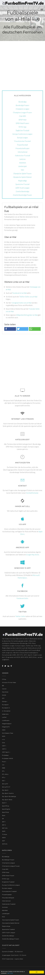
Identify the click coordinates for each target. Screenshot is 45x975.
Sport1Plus (5, 806)
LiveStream (6, 720)
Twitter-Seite (20, 616)
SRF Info (5, 828)
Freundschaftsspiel (22, 148)
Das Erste (5, 692)
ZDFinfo (4, 844)
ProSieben (5, 755)
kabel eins (5, 714)
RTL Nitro (5, 774)
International (22, 152)
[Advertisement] (22, 63)
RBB (3, 768)
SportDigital (6, 809)
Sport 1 (4, 803)
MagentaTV (6, 727)
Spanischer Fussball (22, 184)
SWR (3, 831)
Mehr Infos (10, 973)
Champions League (22, 109)
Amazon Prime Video (9, 682)
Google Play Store (32, 555)
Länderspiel (22, 166)
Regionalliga (22, 181)
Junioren (22, 159)
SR (3, 818)
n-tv (3, 739)
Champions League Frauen (22, 112)
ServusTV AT (6, 787)
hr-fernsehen (6, 711)
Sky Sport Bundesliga (9, 796)
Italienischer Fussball (22, 155)
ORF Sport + (6, 752)
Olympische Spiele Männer (22, 177)
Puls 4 (4, 761)
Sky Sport (5, 790)
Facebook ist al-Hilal (19, 293)
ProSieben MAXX (7, 758)
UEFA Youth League (22, 188)
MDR (3, 730)
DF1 (3, 698)
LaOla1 (4, 717)
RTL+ (3, 777)
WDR (4, 837)
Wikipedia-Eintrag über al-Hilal (27, 315)
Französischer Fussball (22, 141)
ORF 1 (4, 746)
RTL (3, 771)
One (3, 742)
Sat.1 (3, 780)
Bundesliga (22, 102)
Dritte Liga (22, 127)
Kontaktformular (32, 493)
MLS (22, 170)
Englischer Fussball (22, 130)
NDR (3, 736)
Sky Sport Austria (8, 793)
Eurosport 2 (6, 708)
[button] (10, 329)
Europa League (22, 138)
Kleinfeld (22, 163)
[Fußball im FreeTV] (23, 3)
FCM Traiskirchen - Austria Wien (12, 959)
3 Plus (4, 679)
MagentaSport (7, 723)
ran (3, 765)
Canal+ (4, 689)
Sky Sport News (7, 799)
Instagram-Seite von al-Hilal (21, 303)
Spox (3, 815)
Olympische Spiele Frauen (22, 173)
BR (3, 685)
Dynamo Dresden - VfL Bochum (12, 951)
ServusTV (5, 784)
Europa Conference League (22, 134)
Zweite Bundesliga (22, 191)
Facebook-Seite (22, 598)
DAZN (4, 695)
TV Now (4, 834)
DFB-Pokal (22, 120)
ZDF (3, 841)
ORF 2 (4, 749)
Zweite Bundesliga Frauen (22, 195)
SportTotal (5, 812)
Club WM (22, 116)
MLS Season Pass (7, 733)
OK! (37, 972)
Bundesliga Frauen (22, 105)
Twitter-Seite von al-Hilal (28, 297)
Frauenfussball (22, 145)
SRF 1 (3, 822)
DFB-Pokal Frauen (22, 123)
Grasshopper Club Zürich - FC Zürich (14, 955)
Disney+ (4, 701)
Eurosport (5, 704)
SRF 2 (4, 825)
